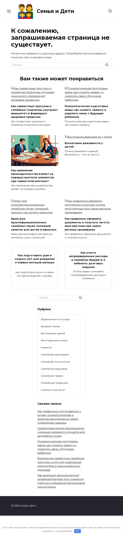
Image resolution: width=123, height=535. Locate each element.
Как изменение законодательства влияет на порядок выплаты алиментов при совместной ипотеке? (32, 175)
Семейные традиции (54, 382)
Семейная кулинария (55, 354)
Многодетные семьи (54, 340)
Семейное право (52, 375)
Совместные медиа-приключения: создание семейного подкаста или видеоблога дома (61, 432)
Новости (46, 347)
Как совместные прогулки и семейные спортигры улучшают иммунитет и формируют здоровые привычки (34, 111)
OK (77, 531)
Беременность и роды (55, 319)
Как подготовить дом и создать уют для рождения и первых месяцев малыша (35, 259)
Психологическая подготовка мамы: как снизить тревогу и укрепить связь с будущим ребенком (86, 111)
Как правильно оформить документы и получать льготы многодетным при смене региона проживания (87, 224)
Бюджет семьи (50, 326)
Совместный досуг (53, 389)
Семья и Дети (55, 11)
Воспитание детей (53, 333)
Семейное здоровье (54, 368)
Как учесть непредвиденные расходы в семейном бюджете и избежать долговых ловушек (88, 260)
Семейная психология (55, 361)
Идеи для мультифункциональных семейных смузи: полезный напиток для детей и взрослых (33, 224)
